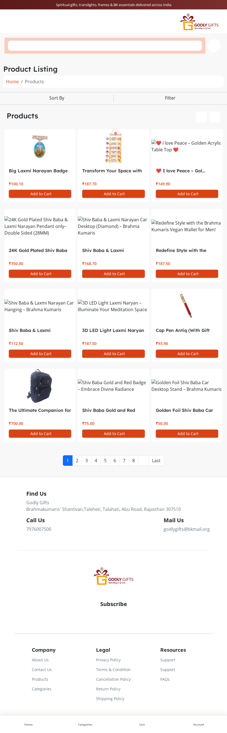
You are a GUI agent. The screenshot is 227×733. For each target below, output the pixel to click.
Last (156, 461)
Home (12, 82)
